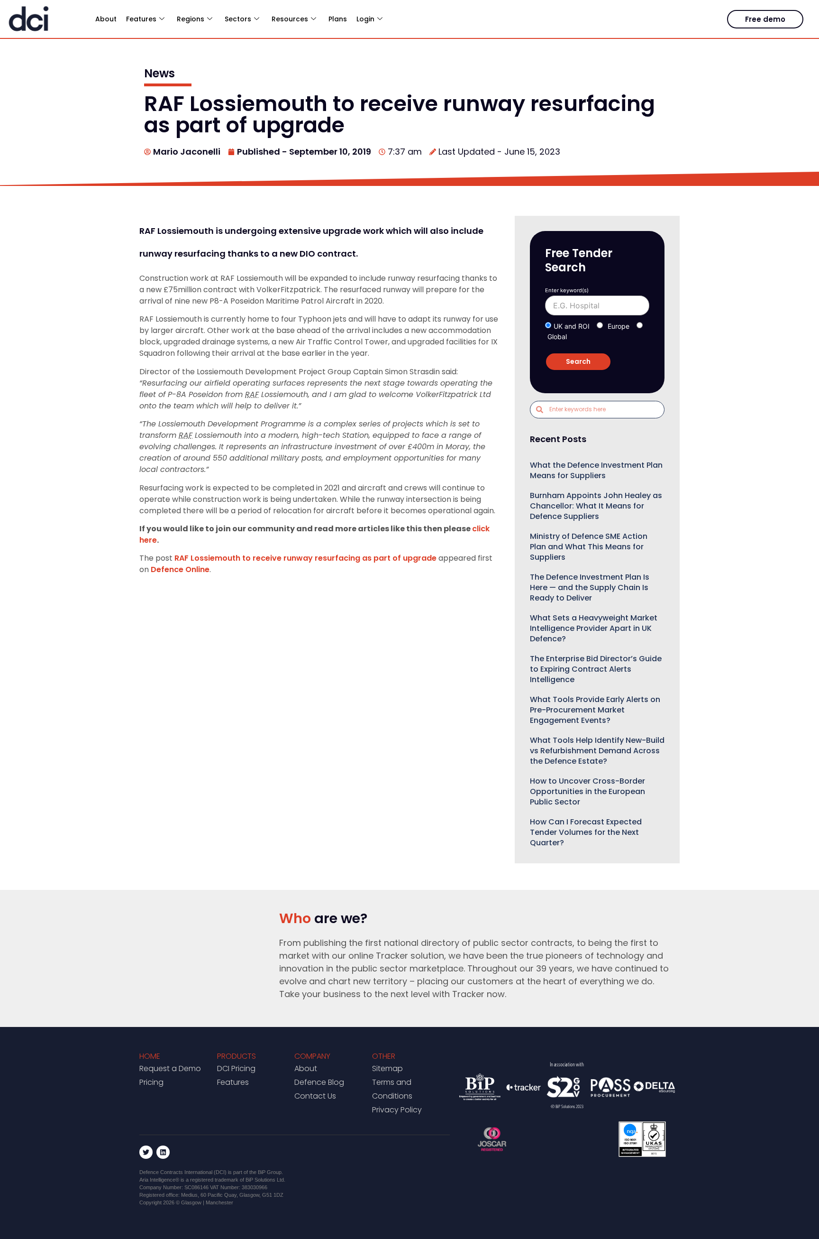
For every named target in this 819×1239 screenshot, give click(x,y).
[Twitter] (146, 1152)
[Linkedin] (163, 1152)
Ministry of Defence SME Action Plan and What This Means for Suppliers (588, 547)
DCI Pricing (236, 1068)
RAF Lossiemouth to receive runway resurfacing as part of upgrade (305, 558)
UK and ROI (572, 326)
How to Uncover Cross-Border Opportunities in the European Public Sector (587, 791)
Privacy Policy (397, 1109)
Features (233, 1082)
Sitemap (387, 1068)
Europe (618, 326)
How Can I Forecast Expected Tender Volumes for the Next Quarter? (586, 832)
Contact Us (315, 1096)
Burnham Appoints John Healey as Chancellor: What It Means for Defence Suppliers (596, 506)
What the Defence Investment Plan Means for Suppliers (596, 470)
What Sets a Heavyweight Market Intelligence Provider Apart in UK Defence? (593, 628)
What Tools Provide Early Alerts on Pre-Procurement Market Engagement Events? (595, 710)
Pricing (151, 1082)
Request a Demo (170, 1068)
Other (383, 1056)
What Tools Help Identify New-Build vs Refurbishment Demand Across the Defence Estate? (597, 751)
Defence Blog (319, 1082)
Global (557, 337)
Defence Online (180, 569)
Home (149, 1056)
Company (312, 1056)
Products (236, 1056)
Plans (337, 19)
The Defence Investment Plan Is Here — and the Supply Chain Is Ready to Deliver (589, 587)
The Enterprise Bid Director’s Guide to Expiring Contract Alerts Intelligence (596, 669)
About (106, 19)
